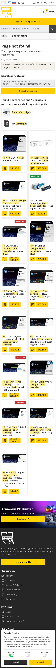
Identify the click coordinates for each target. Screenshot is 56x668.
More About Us (23, 562)
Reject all (15, 662)
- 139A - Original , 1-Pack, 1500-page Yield (13, 385)
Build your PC (23, 518)
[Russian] (14, 2)
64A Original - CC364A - (40, 249)
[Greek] (9, 2)
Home (4, 36)
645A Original (41, 384)
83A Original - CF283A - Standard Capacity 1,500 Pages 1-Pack (13, 479)
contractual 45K (39, 160)
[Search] (52, 29)
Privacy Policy (31, 646)
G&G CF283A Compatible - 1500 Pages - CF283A (41, 204)
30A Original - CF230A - (13, 249)
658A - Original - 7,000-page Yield (41, 431)
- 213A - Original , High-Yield (40, 295)
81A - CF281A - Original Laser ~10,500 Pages (14, 294)
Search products (28, 90)
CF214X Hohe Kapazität (13, 159)
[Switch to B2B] (3, 2)
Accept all (40, 662)
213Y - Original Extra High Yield (13, 340)
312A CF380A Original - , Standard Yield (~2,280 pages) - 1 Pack (41, 340)
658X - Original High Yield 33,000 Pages (14, 204)
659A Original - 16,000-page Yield (14, 431)
